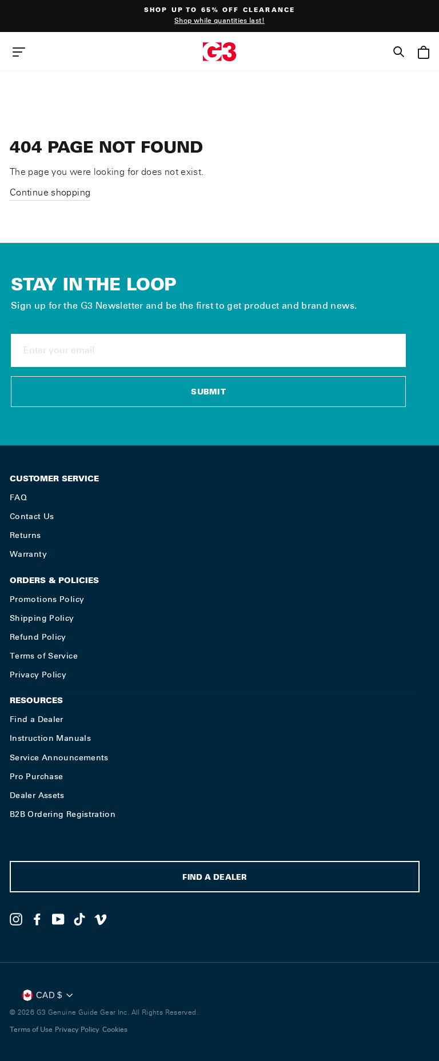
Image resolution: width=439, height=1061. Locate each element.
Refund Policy (38, 636)
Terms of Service (44, 655)
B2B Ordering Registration (62, 814)
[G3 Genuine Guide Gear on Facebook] (37, 919)
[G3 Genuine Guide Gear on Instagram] (16, 919)
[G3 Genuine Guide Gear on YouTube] (58, 919)
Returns (25, 535)
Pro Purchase (36, 776)
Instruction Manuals (50, 738)
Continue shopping (50, 192)
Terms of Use (31, 1030)
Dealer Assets (37, 795)
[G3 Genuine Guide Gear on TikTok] (79, 919)
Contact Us (32, 516)
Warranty (28, 554)
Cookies (114, 1030)
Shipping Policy (42, 618)
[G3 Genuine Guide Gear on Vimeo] (100, 919)
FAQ (18, 497)
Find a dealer (214, 878)
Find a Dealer (36, 719)
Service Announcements (59, 757)
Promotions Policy (47, 599)
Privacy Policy (38, 674)
